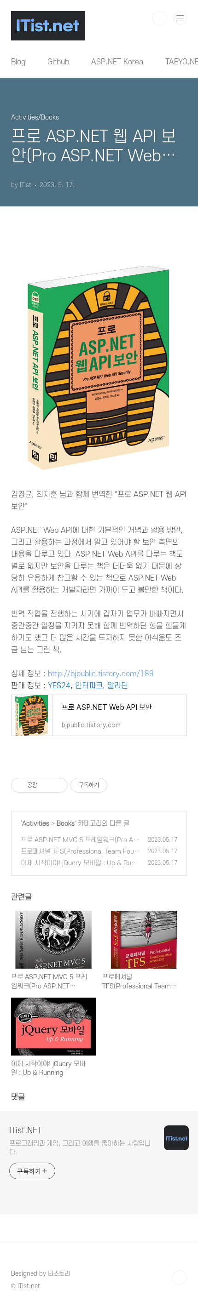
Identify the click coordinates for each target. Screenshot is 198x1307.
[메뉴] (180, 18)
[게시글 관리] (57, 785)
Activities (35, 824)
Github (58, 62)
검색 (159, 18)
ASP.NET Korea (117, 62)
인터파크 (89, 686)
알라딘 (117, 686)
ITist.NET (25, 1131)
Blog (18, 62)
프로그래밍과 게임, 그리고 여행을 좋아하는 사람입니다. (80, 1148)
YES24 (59, 686)
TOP (179, 1277)
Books (66, 824)
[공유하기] (46, 785)
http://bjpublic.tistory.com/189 (101, 674)
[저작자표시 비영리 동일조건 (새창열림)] (119, 785)
